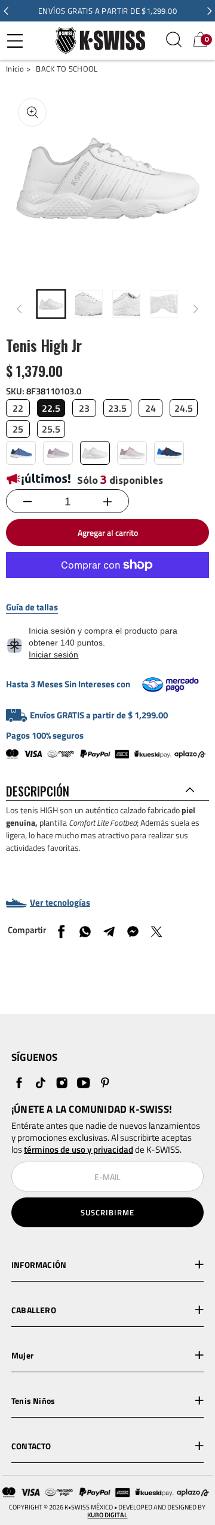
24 (150, 408)
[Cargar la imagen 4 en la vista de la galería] (164, 304)
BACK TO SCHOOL (66, 69)
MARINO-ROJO (169, 453)
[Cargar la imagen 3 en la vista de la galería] (126, 304)
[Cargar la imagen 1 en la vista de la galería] (51, 304)
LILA (58, 453)
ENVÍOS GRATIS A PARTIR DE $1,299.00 (107, 11)
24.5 (183, 408)
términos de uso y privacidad (78, 1150)
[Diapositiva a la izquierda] (19, 309)
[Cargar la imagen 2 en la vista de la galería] (89, 304)
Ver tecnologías (60, 902)
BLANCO (95, 453)
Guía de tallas (32, 607)
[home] (97, 40)
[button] (6, 11)
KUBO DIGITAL (107, 1515)
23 (84, 408)
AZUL (21, 453)
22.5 (51, 408)
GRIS (132, 453)
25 (18, 429)
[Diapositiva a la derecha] (196, 309)
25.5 (51, 429)
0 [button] (206, 39)
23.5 (117, 408)
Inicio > (18, 69)
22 (18, 408)
